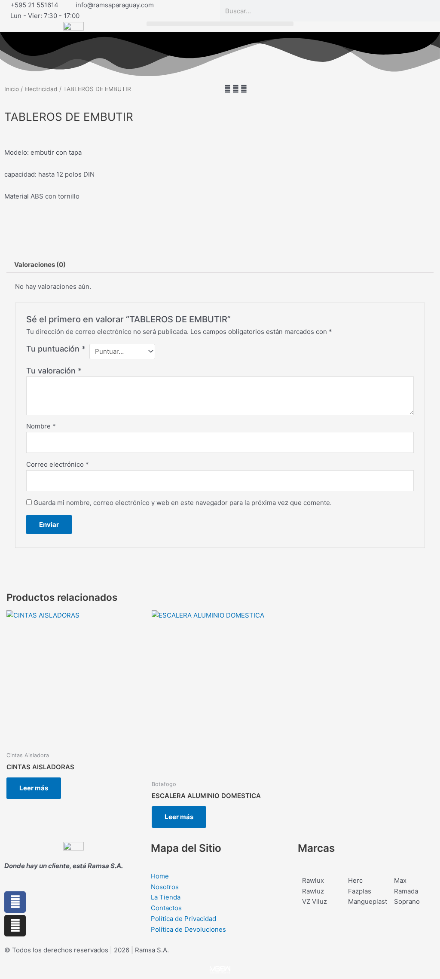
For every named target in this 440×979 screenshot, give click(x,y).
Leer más (33, 788)
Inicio (11, 89)
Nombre (41, 426)
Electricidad (41, 89)
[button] (220, 23)
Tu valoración (54, 370)
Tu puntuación (56, 348)
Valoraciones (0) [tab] (40, 264)
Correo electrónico (57, 464)
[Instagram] (15, 925)
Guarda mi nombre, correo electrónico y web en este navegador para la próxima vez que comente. (183, 503)
